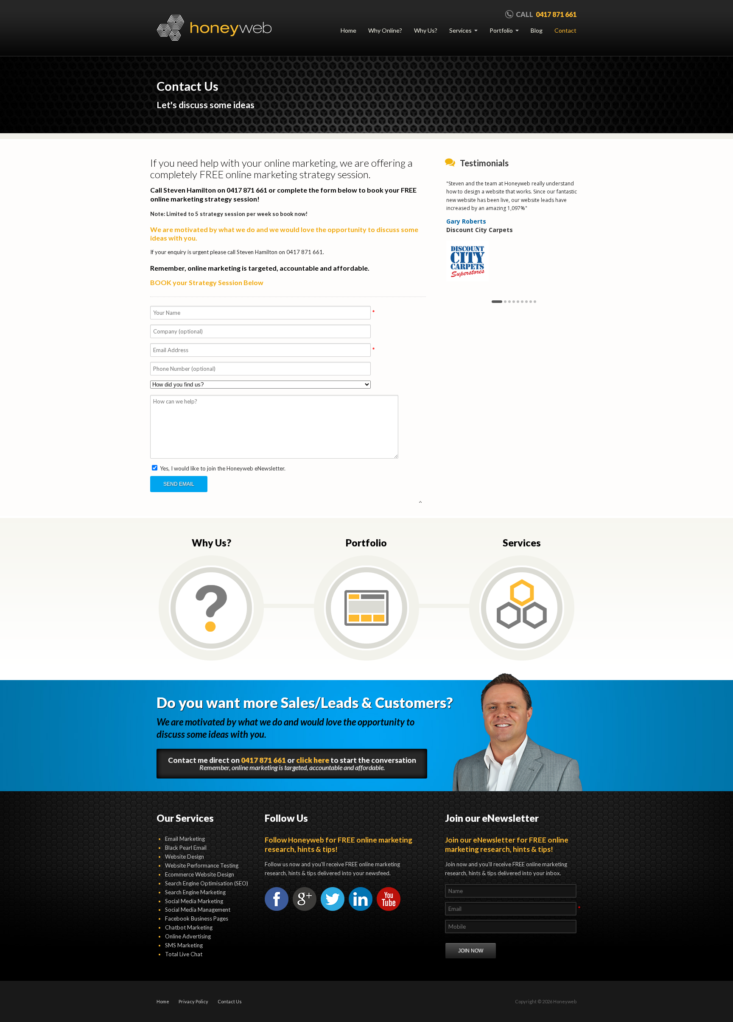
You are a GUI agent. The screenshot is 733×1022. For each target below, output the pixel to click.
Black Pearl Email (186, 847)
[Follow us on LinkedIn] (360, 899)
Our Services (185, 818)
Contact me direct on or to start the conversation (292, 763)
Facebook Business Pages (196, 918)
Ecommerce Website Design (199, 874)
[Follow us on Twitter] (332, 899)
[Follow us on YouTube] (388, 899)
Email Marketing (185, 838)
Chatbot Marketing (189, 927)
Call (546, 14)
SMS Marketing (184, 945)
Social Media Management (197, 909)
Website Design (184, 856)
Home (163, 1001)
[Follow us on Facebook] (276, 899)
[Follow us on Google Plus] (304, 899)
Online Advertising (188, 936)
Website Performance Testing (201, 865)
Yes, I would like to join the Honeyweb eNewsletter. (222, 468)
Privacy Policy (193, 1001)
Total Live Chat (183, 954)
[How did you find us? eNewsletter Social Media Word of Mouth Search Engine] (288, 388)
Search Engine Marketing (195, 892)
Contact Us (230, 1001)
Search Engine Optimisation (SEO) (206, 883)
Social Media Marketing (194, 901)
